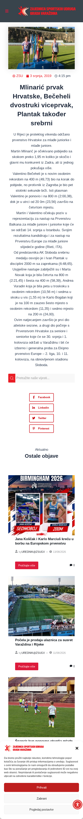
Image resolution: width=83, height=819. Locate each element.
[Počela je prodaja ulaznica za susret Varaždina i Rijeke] (41, 606)
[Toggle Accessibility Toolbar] (77, 804)
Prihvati (42, 787)
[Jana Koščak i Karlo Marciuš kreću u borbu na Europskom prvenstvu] (41, 505)
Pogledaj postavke (41, 809)
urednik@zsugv (33, 551)
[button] (77, 748)
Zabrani (42, 798)
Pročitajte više (26, 565)
